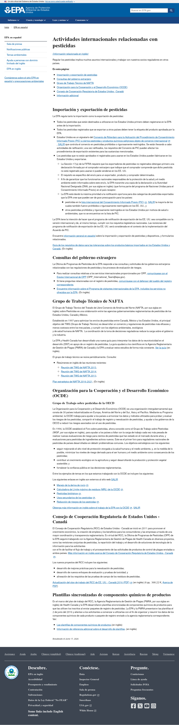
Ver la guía (160, 347)
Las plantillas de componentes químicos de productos (84, 625)
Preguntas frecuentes (142, 689)
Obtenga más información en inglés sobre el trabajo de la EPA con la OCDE (91, 507)
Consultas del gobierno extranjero (74, 79)
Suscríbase (85, 700)
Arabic (33, 654)
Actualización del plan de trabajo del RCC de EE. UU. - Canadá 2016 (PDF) (91, 582)
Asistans (104, 654)
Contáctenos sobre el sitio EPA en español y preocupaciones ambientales (24, 79)
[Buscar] (171, 10)
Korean (115, 654)
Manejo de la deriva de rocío (71, 485)
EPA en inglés (14, 68)
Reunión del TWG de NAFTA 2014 (78, 371)
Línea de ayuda (139, 679)
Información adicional (68, 95)
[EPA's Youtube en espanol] (147, 706)
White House (86, 710)
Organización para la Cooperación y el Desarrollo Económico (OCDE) (92, 87)
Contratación (35, 689)
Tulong (155, 654)
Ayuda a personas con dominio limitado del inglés (22, 62)
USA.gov (84, 705)
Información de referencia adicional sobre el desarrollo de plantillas (91, 629)
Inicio (6, 27)
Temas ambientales (16, 55)
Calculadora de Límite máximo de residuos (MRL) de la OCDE (88, 489)
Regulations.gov (87, 694)
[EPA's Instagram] (153, 706)
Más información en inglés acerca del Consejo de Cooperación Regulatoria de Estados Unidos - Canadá (120, 553)
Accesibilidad (35, 679)
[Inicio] (28, 10)
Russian (143, 654)
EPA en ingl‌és (35, 674)
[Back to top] (171, 717)
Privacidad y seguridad (40, 705)
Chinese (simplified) (51, 654)
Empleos (84, 684)
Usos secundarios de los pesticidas (74, 497)
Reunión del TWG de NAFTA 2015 (78, 367)
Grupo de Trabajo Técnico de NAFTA (75, 83)
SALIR (61, 144)
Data (82, 674)
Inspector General (89, 679)
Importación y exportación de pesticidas (77, 74)
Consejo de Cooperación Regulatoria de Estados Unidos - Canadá (90, 91)
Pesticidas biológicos (67, 493)
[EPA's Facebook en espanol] (133, 706)
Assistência (129, 654)
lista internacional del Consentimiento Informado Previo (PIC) (112, 202)
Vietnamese (169, 654)
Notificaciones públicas (18, 49)
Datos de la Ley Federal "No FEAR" (48, 700)
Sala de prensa (14, 44)
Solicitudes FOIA (140, 684)
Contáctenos (137, 674)
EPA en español (21, 27)
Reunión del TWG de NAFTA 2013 (78, 375)
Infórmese (12, 20)
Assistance (9, 654)
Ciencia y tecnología (34, 20)
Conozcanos (80, 20)
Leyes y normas (59, 20)
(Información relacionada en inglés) (71, 54)
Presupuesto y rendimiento (42, 684)
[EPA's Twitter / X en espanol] (140, 706)
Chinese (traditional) (76, 654)
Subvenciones (35, 694)
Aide (92, 654)
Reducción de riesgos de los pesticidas (76, 502)
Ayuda (23, 654)
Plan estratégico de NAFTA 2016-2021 (72, 381)
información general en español (80, 236)
